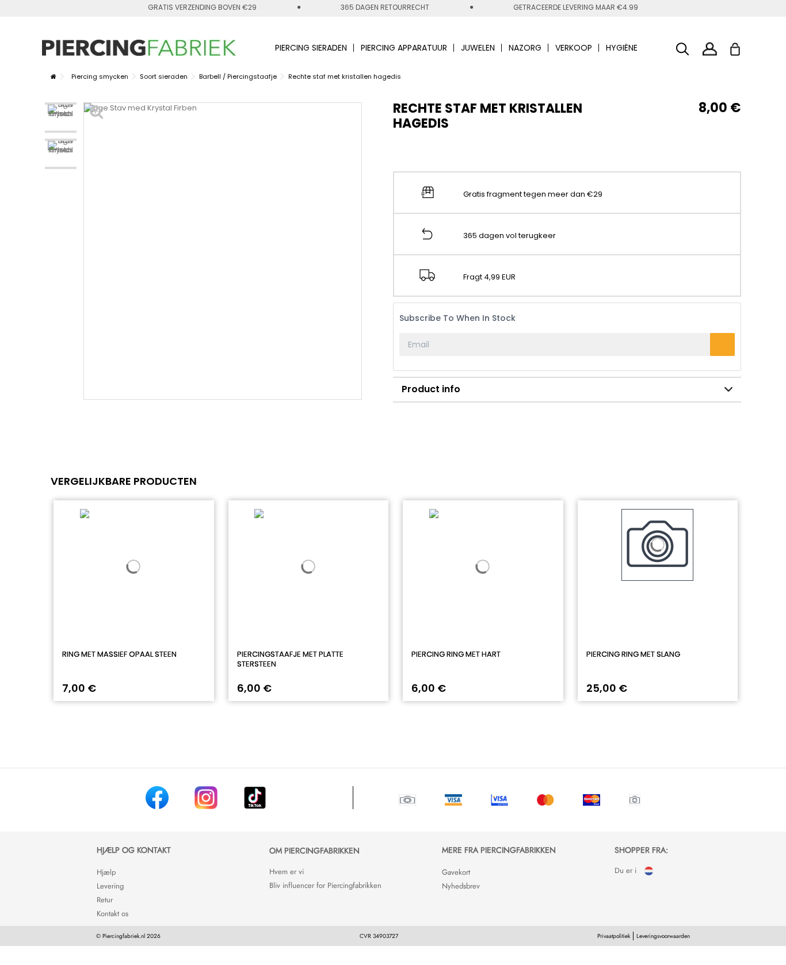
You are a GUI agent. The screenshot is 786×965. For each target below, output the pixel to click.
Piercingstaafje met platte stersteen (290, 659)
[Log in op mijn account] (710, 48)
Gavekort (456, 872)
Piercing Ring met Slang (633, 654)
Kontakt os (112, 913)
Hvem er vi (286, 871)
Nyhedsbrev (461, 885)
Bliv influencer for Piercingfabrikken (325, 885)
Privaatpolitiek (613, 936)
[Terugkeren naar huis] (53, 76)
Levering (110, 885)
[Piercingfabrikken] (139, 48)
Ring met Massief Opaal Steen (119, 654)
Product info (431, 389)
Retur (105, 899)
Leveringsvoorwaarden (663, 936)
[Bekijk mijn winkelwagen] (743, 46)
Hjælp (106, 872)
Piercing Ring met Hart (456, 654)
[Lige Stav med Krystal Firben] (60, 117)
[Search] (682, 49)
